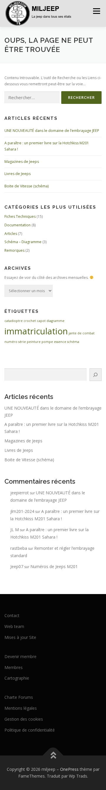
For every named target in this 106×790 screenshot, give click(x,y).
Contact (11, 615)
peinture (34, 342)
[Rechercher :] (31, 97)
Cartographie (16, 678)
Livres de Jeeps (17, 173)
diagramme (55, 321)
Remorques (14, 250)
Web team (14, 626)
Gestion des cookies (23, 719)
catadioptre (13, 321)
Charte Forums (18, 697)
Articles (10, 233)
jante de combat (82, 333)
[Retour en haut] (53, 755)
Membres (13, 667)
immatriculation (36, 331)
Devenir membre (20, 656)
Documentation (17, 225)
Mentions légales (20, 708)
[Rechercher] (96, 374)
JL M (14, 529)
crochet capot (35, 321)
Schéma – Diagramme (23, 241)
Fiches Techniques (20, 216)
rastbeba (18, 548)
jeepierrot (19, 492)
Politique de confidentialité (29, 730)
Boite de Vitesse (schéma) (26, 186)
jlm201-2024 (22, 511)
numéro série (15, 342)
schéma (73, 342)
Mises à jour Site (20, 637)
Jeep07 (16, 566)
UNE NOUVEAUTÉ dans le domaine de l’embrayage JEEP (51, 130)
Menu (96, 11)
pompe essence (54, 342)
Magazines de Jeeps (21, 161)
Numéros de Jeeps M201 (54, 566)
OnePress (69, 769)
